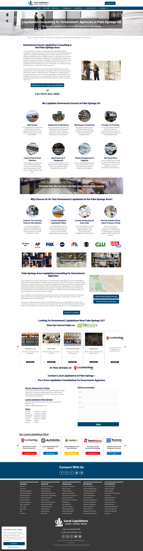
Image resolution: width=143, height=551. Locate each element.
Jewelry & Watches (88, 493)
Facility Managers (109, 488)
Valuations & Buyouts (26, 491)
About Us (22, 486)
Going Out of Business (111, 511)
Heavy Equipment (46, 491)
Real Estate (44, 513)
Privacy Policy (6, 540)
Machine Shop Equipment (48, 502)
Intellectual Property (46, 506)
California (42, 37)
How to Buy (23, 506)
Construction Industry (47, 486)
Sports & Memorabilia (89, 495)
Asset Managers (109, 491)
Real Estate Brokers (110, 497)
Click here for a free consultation (47, 85)
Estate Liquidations (88, 486)
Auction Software (25, 497)
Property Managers (110, 486)
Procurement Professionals (112, 493)
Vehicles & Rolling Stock (90, 488)
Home (29, 37)
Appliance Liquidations (89, 504)
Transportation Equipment (69, 495)
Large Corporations (110, 502)
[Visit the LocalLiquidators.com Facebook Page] (62, 473)
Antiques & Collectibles (89, 491)
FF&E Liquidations (67, 491)
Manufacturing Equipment (48, 493)
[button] (14, 547)
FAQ (21, 511)
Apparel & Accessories (89, 511)
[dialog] (14, 538)
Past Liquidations (25, 504)
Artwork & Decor (88, 497)
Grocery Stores (45, 509)
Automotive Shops (67, 506)
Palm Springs (50, 37)
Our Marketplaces (24, 500)
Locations (35, 37)
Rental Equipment (67, 513)
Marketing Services (25, 495)
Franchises (108, 513)
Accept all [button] (14, 543)
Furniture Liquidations (89, 502)
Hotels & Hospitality (46, 504)
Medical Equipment (46, 497)
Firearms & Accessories (90, 513)
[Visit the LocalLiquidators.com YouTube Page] (76, 473)
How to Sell (23, 509)
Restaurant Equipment (68, 486)
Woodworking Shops (68, 509)
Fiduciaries (108, 495)
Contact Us (23, 513)
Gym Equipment (66, 504)
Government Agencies (111, 509)
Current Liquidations (25, 502)
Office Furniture (66, 488)
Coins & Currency (88, 509)
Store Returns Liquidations (69, 500)
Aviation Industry (45, 488)
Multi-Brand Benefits (25, 493)
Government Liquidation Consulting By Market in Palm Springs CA (73, 37)
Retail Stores (65, 502)
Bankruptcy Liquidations (90, 500)
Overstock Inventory (67, 497)
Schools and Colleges (68, 511)
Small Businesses (109, 504)
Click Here (114, 362)
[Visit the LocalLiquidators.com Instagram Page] (66, 473)
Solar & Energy (45, 500)
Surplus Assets (45, 511)
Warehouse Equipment (68, 493)
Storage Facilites (109, 500)
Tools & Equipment (88, 506)
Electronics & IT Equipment (48, 495)
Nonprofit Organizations (111, 506)
